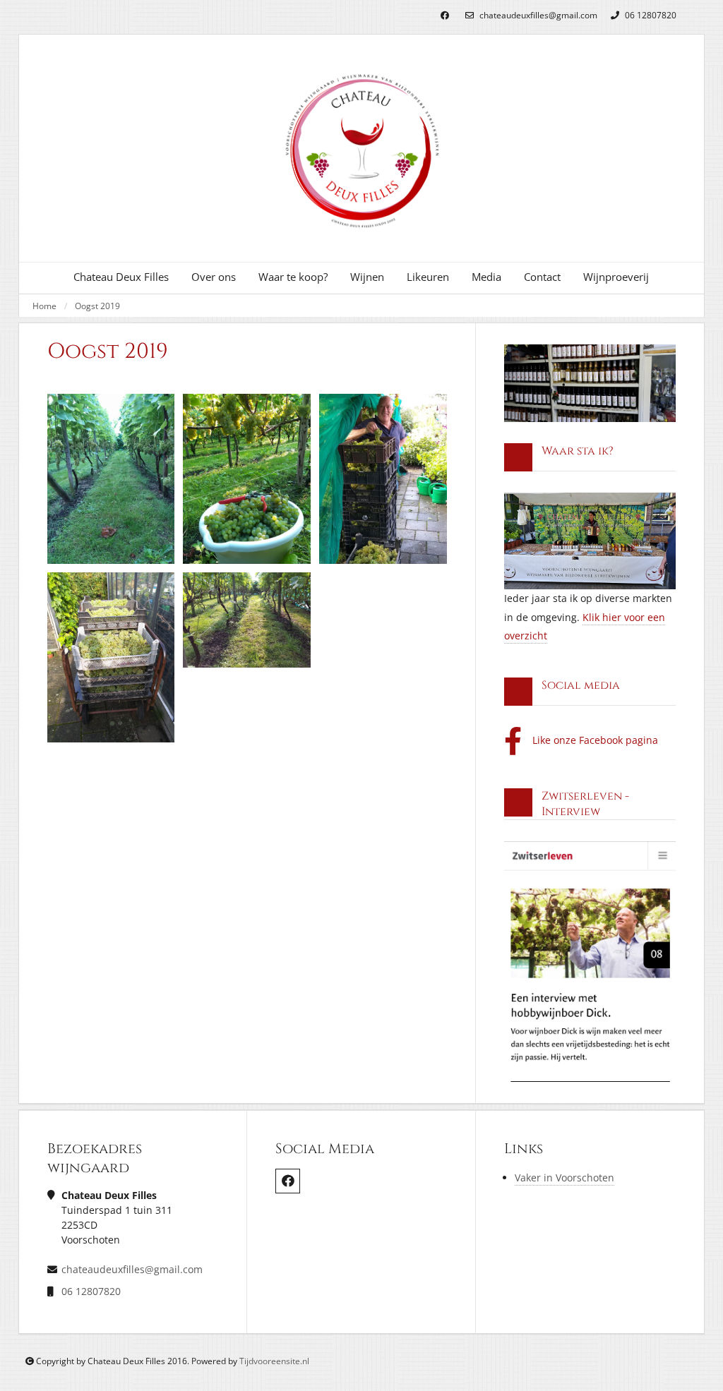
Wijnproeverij (616, 277)
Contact (542, 277)
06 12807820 (649, 15)
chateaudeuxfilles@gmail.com (537, 15)
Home (44, 305)
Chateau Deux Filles (121, 277)
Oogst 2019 (97, 305)
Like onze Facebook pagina (595, 740)
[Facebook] (444, 16)
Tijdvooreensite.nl (274, 1361)
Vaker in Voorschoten (564, 1177)
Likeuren (428, 277)
